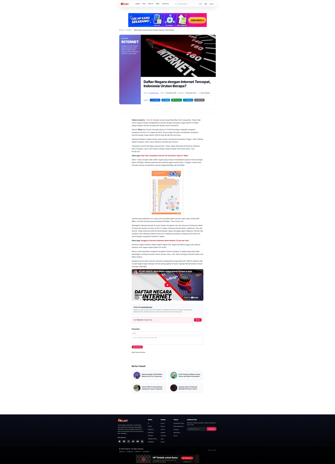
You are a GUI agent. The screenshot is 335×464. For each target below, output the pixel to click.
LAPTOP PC (165, 4)
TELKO (150, 426)
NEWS (157, 4)
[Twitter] (133, 441)
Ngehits (163, 432)
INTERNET (129, 30)
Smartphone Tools (179, 423)
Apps (162, 439)
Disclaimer (146, 451)
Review (163, 426)
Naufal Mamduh (154, 93)
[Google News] (119, 441)
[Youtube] (137, 441)
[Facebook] (124, 441)
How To (163, 429)
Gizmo (162, 423)
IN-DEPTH (151, 429)
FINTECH (150, 435)
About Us (122, 451)
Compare (176, 429)
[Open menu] (206, 4)
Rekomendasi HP (178, 426)
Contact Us (130, 451)
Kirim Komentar (137, 347)
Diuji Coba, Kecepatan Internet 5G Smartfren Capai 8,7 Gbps (164, 155)
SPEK (143, 4)
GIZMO (137, 4)
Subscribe (212, 429)
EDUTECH (151, 432)
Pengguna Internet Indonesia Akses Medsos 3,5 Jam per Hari (164, 240)
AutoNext (163, 435)
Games (163, 442)
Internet (149, 120)
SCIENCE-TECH (152, 439)
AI (148, 423)
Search (176, 435)
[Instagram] (128, 441)
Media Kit (138, 451)
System (211, 4)
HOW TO (150, 4)
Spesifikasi (177, 432)
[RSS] (142, 441)
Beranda (121, 30)
